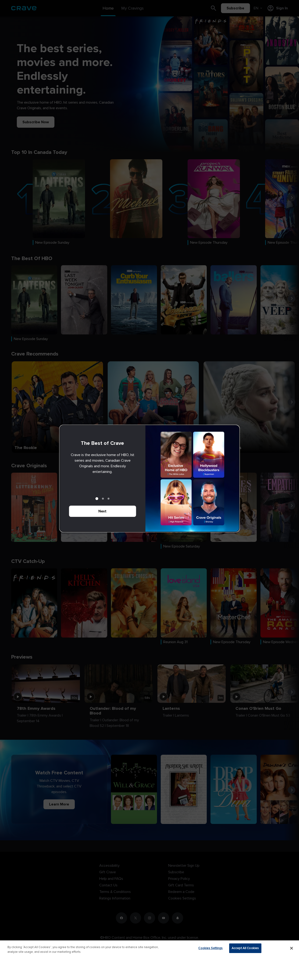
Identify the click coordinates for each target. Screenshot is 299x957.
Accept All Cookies (245, 948)
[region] (149, 948)
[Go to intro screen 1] (97, 498)
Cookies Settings (210, 948)
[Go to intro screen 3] (109, 499)
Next (102, 511)
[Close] (291, 948)
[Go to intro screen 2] (103, 499)
